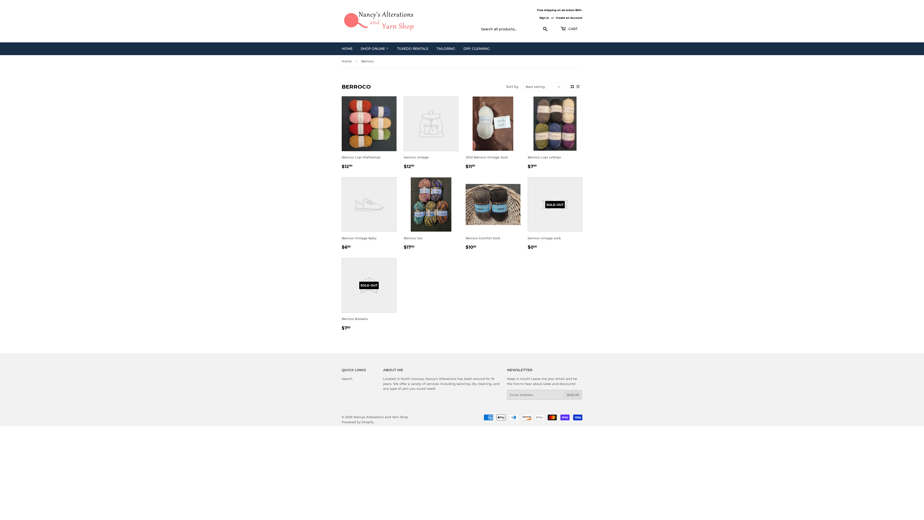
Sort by (512, 86)
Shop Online (373, 48)
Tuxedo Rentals (412, 48)
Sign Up (573, 395)
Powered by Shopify (358, 422)
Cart (572, 29)
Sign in (544, 18)
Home (347, 48)
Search (347, 379)
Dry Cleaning (476, 48)
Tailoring (445, 48)
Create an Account (569, 18)
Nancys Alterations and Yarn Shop (380, 417)
